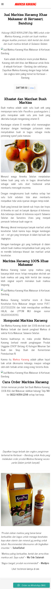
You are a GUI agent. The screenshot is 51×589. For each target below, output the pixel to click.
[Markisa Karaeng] (25, 4)
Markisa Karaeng (21, 359)
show (32, 87)
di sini (36, 569)
